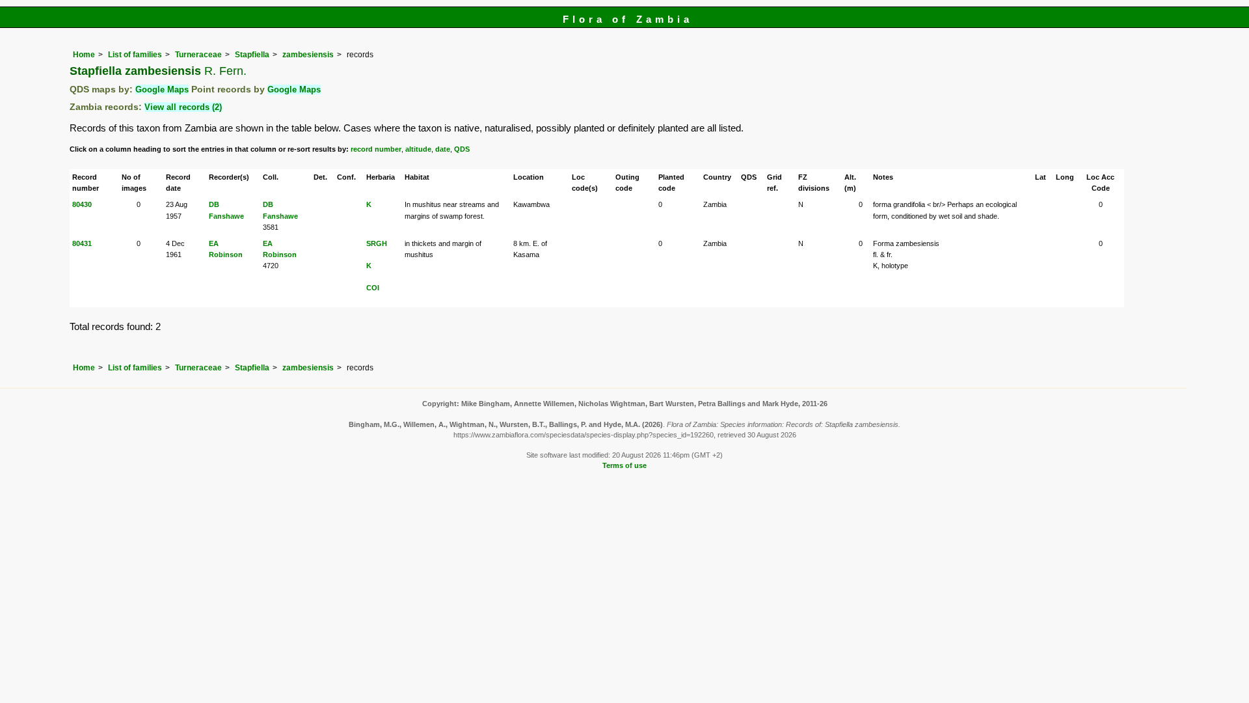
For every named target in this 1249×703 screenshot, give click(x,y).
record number (376, 149)
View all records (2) (183, 107)
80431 (82, 243)
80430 (82, 204)
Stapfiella (252, 54)
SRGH (376, 243)
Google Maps (162, 89)
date (442, 149)
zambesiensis (308, 54)
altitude (418, 149)
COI (372, 288)
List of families (135, 54)
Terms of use (624, 465)
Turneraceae (198, 54)
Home (84, 54)
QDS (462, 149)
